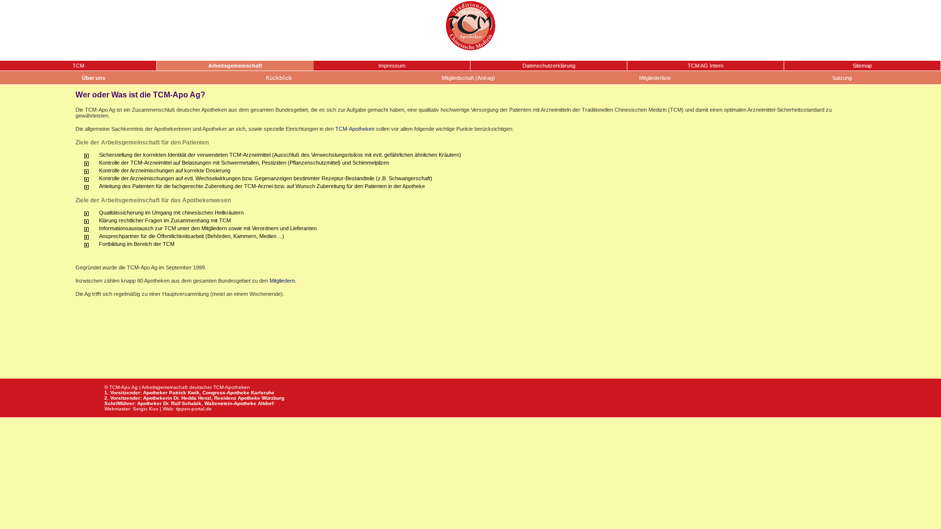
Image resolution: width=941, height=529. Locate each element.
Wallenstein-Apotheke (230, 403)
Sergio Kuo (145, 408)
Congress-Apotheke (225, 392)
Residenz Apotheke (237, 398)
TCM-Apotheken (354, 129)
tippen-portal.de (194, 408)
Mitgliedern (282, 281)
